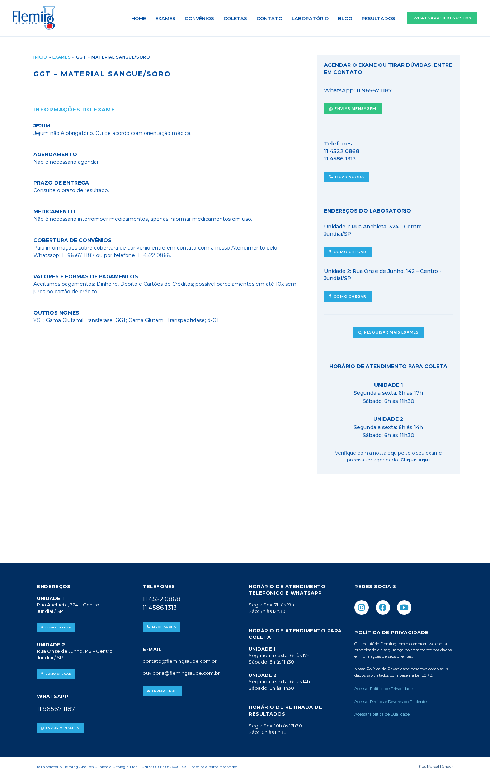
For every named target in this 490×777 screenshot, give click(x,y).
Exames (165, 18)
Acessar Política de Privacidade (384, 688)
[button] (442, 18)
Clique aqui (415, 459)
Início (40, 57)
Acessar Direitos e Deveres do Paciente (390, 701)
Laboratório (310, 18)
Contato (269, 18)
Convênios (199, 18)
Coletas (235, 18)
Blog (345, 18)
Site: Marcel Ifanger (435, 766)
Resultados (378, 18)
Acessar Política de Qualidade (382, 714)
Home (138, 18)
